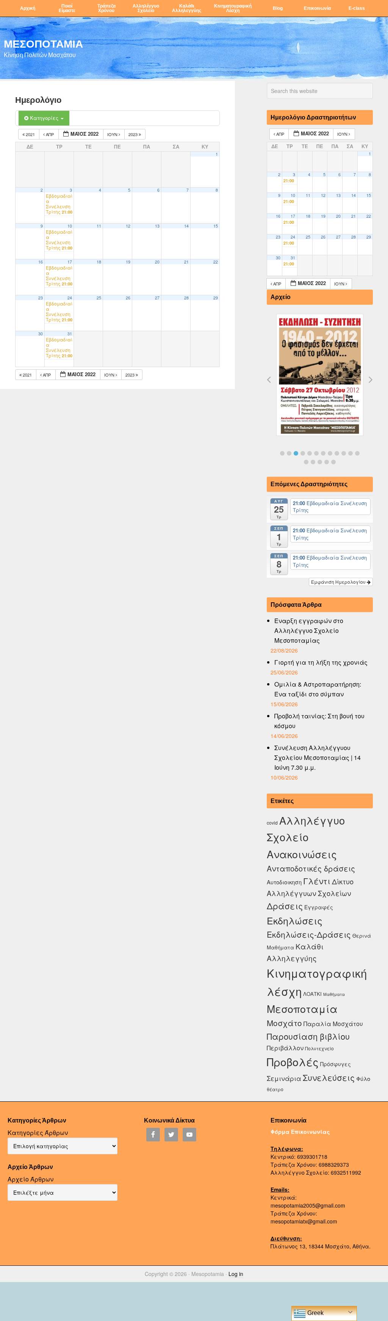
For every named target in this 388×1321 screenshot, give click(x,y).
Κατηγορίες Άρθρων (38, 1132)
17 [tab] (333, 462)
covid (272, 822)
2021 (30, 134)
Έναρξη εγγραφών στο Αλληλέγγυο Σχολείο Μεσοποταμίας (308, 630)
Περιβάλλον (285, 1047)
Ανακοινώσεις (302, 854)
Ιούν (113, 134)
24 (69, 298)
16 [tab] (326, 462)
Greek (315, 1313)
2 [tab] (289, 453)
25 (99, 298)
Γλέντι (316, 881)
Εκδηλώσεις (294, 920)
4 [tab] (302, 453)
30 (40, 333)
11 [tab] (350, 453)
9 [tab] (337, 453)
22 (215, 262)
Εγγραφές (318, 907)
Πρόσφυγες (335, 1064)
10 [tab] (343, 453)
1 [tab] (282, 453)
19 (128, 262)
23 (40, 298)
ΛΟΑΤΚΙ (312, 993)
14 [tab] (313, 462)
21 (186, 262)
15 (215, 226)
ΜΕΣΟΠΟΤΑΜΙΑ (43, 43)
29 (215, 298)
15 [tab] (320, 462)
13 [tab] (306, 462)
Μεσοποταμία (302, 1008)
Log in (235, 1274)
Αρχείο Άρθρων (30, 1179)
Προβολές (293, 1061)
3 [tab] (296, 453)
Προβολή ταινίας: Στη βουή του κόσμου (319, 721)
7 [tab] (323, 453)
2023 (133, 134)
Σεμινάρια (284, 1078)
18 (99, 262)
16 (40, 262)
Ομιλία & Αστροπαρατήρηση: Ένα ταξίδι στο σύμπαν (317, 689)
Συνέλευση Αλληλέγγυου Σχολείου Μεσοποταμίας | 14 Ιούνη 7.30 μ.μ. (317, 757)
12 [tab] (357, 453)
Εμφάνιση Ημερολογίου (339, 581)
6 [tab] (316, 453)
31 (69, 333)
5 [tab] (309, 453)
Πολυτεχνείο (319, 1048)
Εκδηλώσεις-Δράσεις (309, 934)
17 (69, 262)
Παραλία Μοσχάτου (333, 1023)
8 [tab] (330, 453)
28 (186, 298)
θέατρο (275, 1089)
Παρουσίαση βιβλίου (308, 1036)
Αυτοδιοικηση (284, 882)
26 (128, 298)
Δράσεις (285, 906)
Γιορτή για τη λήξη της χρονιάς (321, 662)
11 (99, 226)
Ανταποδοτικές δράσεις (311, 868)
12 (128, 226)
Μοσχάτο (284, 1022)
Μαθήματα (334, 994)
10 (69, 226)
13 (157, 226)
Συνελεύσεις (329, 1077)
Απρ (50, 134)
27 (157, 298)
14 (186, 226)
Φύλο (363, 1078)
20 (157, 262)
